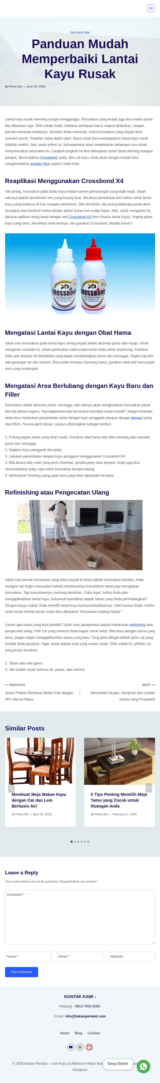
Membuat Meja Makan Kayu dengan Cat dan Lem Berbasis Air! (39, 800)
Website (116, 956)
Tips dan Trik (80, 32)
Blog (78, 1033)
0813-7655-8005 (87, 1006)
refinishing (137, 625)
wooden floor (40, 164)
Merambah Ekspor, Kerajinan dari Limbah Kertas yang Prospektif (123, 692)
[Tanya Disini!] (143, 1067)
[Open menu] (151, 8)
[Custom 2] (89, 1047)
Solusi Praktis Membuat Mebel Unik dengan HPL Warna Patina (39, 692)
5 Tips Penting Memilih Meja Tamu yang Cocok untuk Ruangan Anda (119, 800)
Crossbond (48, 158)
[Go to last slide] (11, 788)
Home (64, 1033)
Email (64, 956)
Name (13, 956)
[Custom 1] (80, 1047)
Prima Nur (15, 86)
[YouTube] (70, 1047)
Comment (15, 895)
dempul (136, 418)
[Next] (149, 788)
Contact (94, 1033)
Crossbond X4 (80, 217)
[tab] (72, 842)
